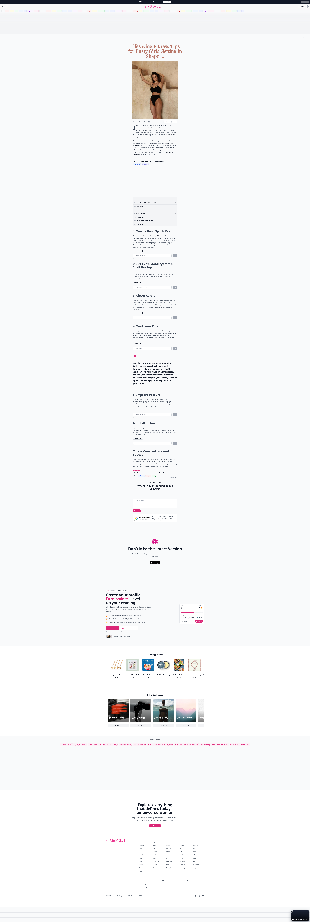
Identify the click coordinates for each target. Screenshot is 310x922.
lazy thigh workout (80, 745)
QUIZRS (176, 166)
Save (167, 122)
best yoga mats (143, 374)
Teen (156, 11)
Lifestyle (223, 11)
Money (53, 11)
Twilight (89, 11)
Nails (107, 11)
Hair (243, 11)
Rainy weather (145, 164)
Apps (124, 11)
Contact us (142, 881)
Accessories (211, 11)
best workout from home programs (160, 745)
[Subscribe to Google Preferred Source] (142, 518)
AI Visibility (164, 881)
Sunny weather (137, 164)
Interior (161, 11)
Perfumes (189, 11)
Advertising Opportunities (147, 884)
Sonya (136, 122)
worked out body (126, 745)
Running (65, 11)
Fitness (79, 11)
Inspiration (30, 11)
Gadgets (59, 11)
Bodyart (234, 11)
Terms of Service (144, 887)
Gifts (141, 11)
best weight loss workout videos (186, 745)
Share (174, 122)
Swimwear (146, 11)
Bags (205, 11)
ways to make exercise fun (239, 745)
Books (200, 11)
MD (149, 121)
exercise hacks (66, 745)
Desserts (129, 11)
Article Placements (188, 881)
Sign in (137, 632)
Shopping (148, 476)
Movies (7, 11)
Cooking (228, 11)
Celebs (183, 11)
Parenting (195, 11)
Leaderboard (184, 621)
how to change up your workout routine (214, 745)
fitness (4, 37)
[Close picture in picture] (292, 911)
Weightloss (118, 11)
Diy (2, 11)
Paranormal (172, 11)
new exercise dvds (94, 745)
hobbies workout (140, 745)
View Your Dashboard (131, 628)
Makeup (217, 11)
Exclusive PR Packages (167, 884)
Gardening (135, 11)
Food (84, 11)
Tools (141, 871)
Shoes (11, 11)
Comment (137, 511)
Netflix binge (141, 476)
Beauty (166, 11)
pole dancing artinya (110, 745)
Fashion (48, 11)
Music (21, 11)
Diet (25, 11)
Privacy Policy (187, 884)
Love (239, 11)
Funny (178, 11)
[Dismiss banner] (175, 516)
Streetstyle (42, 11)
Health (151, 11)
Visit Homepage (155, 825)
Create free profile (113, 628)
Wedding (112, 11)
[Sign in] (307, 6)
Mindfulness (101, 11)
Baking (74, 11)
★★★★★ (305, 37)
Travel (69, 11)
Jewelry (36, 11)
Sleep (16, 11)
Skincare (95, 11)
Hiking (135, 476)
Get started (199, 621)
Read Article (122, 726)
